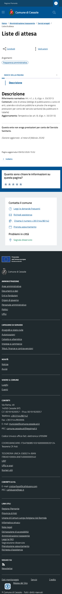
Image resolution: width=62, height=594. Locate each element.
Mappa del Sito (20, 583)
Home (4, 23)
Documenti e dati (10, 291)
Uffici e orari (7, 465)
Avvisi (4, 369)
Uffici (4, 314)
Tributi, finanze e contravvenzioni (17, 348)
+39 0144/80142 (19, 415)
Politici (5, 309)
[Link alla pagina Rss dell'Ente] (3, 564)
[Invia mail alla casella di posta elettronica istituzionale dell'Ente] (24, 424)
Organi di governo (10, 300)
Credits (52, 579)
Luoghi (5, 385)
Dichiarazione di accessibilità (15, 531)
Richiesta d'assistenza (12, 549)
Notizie (5, 364)
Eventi (5, 389)
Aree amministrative (11, 286)
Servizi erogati (44, 23)
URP (4, 461)
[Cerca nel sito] (53, 12)
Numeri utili (7, 470)
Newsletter (7, 568)
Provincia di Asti (9, 513)
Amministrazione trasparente (22, 23)
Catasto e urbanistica (12, 339)
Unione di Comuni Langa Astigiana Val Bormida (24, 518)
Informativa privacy (11, 522)
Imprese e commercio (12, 344)
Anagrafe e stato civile (12, 330)
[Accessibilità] (7, 586)
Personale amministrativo (14, 304)
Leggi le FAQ (8, 539)
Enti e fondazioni (10, 295)
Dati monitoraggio (10, 579)
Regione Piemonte (10, 3)
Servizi (34, 579)
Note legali (7, 527)
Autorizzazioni (8, 334)
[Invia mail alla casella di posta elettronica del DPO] (23, 486)
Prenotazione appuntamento (15, 546)
